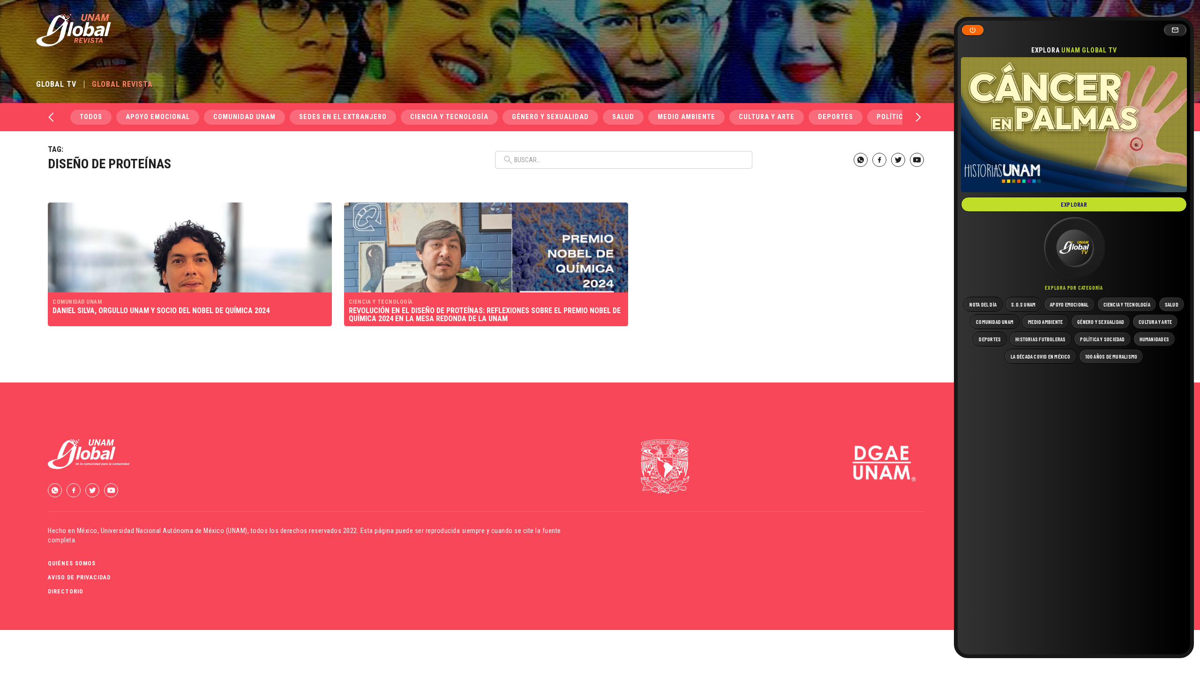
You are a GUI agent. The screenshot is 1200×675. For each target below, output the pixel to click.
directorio (65, 591)
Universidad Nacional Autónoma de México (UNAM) (174, 530)
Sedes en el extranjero (343, 117)
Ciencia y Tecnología (449, 117)
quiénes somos (72, 563)
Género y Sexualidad (550, 117)
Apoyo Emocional (158, 117)
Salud (623, 117)
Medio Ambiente (686, 117)
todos (91, 117)
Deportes (835, 117)
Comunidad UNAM (244, 117)
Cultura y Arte (767, 117)
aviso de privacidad (79, 577)
